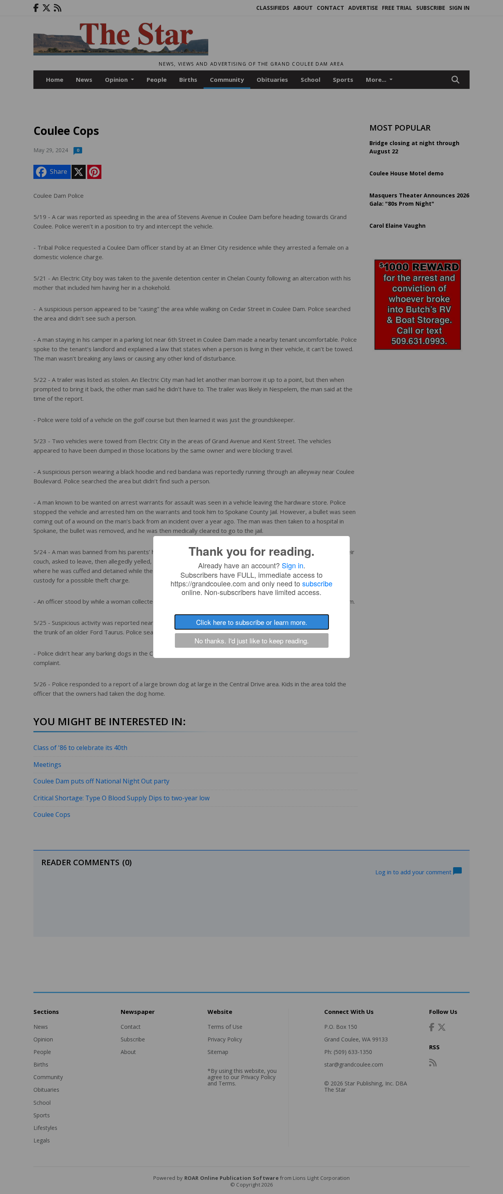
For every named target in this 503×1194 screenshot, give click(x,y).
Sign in (292, 565)
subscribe (317, 583)
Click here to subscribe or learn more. (251, 622)
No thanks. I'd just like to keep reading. (252, 640)
